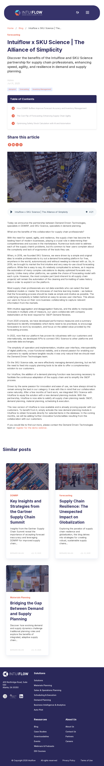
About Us (70, 726)
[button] (11, 212)
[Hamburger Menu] (87, 12)
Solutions (38, 680)
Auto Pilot (38, 710)
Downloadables (41, 736)
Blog (21, 28)
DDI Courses (40, 751)
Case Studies (40, 731)
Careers (69, 741)
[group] (52, 212)
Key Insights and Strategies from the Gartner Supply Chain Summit (25, 512)
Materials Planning (43, 685)
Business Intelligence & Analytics (50, 705)
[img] (87, 212)
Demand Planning (42, 700)
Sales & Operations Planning (47, 690)
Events (37, 741)
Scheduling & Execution (45, 695)
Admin (10, 80)
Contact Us (71, 731)
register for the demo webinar (31, 427)
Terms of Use (87, 760)
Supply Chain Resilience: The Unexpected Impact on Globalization (73, 512)
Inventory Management (42, 89)
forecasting (24, 89)
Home (10, 28)
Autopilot (12, 89)
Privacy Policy (69, 760)
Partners (70, 736)
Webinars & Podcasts (44, 746)
